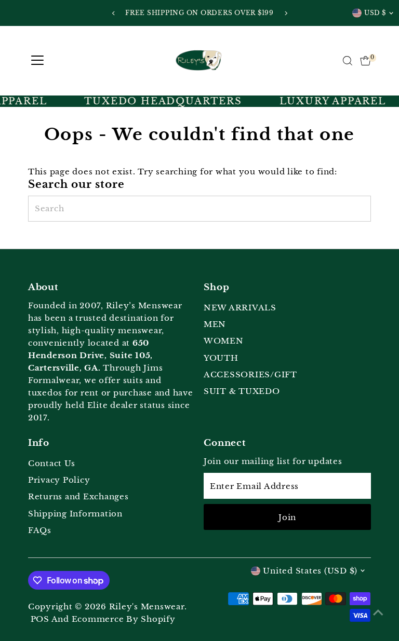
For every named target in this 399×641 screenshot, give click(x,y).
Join (287, 517)
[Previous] (113, 13)
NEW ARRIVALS (240, 307)
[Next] (285, 13)
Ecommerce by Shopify (124, 619)
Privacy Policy (59, 480)
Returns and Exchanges (78, 496)
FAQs (39, 530)
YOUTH (221, 358)
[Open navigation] (37, 61)
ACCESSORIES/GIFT (250, 374)
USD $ (375, 13)
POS (40, 619)
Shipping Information (75, 514)
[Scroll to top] (378, 612)
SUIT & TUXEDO (242, 391)
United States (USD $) (310, 571)
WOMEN (224, 341)
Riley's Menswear (146, 606)
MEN (215, 324)
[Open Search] (347, 60)
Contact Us (51, 463)
